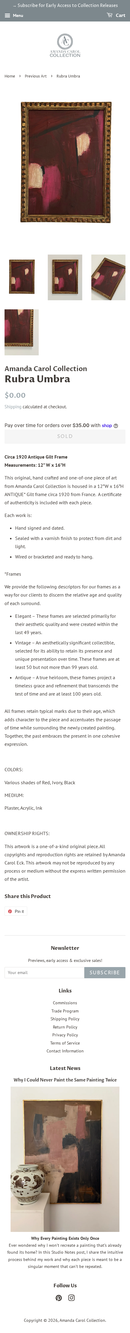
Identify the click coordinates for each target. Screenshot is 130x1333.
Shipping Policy (65, 1019)
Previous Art (36, 76)
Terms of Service (65, 1043)
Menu (17, 15)
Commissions (65, 1003)
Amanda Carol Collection (82, 1320)
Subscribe (104, 972)
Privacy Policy (65, 1035)
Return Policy (65, 1027)
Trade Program (65, 1011)
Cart (120, 15)
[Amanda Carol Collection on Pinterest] (58, 1299)
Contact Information (65, 1051)
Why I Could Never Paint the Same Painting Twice (65, 1080)
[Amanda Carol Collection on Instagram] (71, 1299)
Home (10, 76)
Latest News (65, 1068)
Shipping (13, 407)
